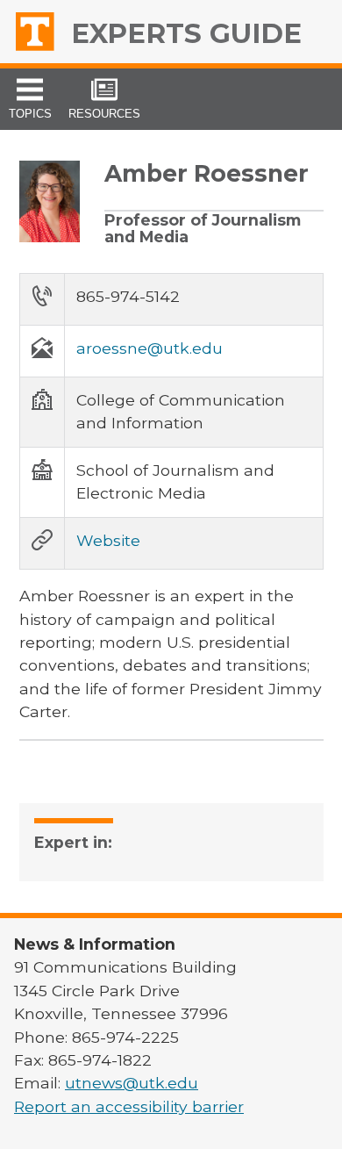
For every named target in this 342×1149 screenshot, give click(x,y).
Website (108, 540)
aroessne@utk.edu (149, 348)
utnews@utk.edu (131, 1083)
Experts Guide (186, 33)
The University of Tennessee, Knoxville (40, 31)
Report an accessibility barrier (129, 1106)
